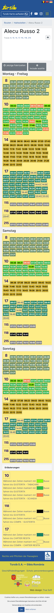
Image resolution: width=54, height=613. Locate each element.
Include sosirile (37, 68)
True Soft (47, 590)
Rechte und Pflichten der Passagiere (20, 556)
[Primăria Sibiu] (19, 577)
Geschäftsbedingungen (13, 570)
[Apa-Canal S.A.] (18, 583)
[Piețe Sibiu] (32, 583)
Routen (7, 22)
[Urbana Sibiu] (36, 577)
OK (21, 609)
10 (13, 38)
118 (25, 38)
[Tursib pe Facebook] (31, 13)
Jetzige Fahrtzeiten (15, 65)
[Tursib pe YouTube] (36, 13)
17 (19, 38)
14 (16, 38)
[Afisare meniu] (47, 14)
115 (22, 38)
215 (29, 38)
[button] (15, 14)
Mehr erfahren (31, 609)
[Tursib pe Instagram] (41, 13)
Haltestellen (20, 22)
